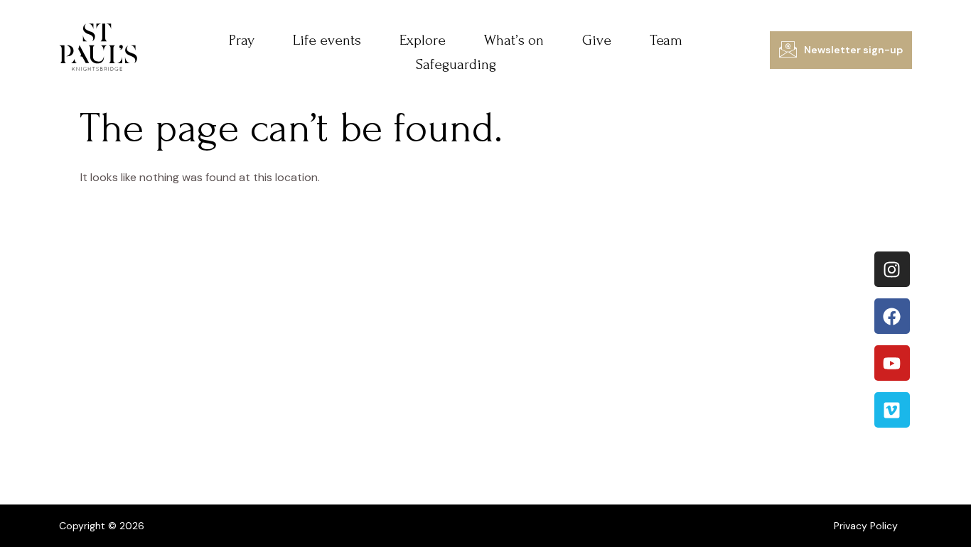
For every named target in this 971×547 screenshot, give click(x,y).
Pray (241, 40)
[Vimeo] (892, 410)
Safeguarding (456, 64)
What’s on (514, 40)
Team (666, 40)
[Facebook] (892, 316)
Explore (422, 40)
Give (596, 40)
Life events (327, 40)
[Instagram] (892, 269)
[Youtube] (892, 363)
